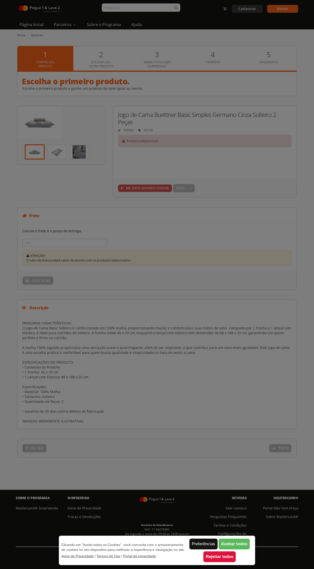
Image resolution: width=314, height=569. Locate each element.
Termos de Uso (108, 556)
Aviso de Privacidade (77, 556)
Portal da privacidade (139, 556)
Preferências (203, 544)
